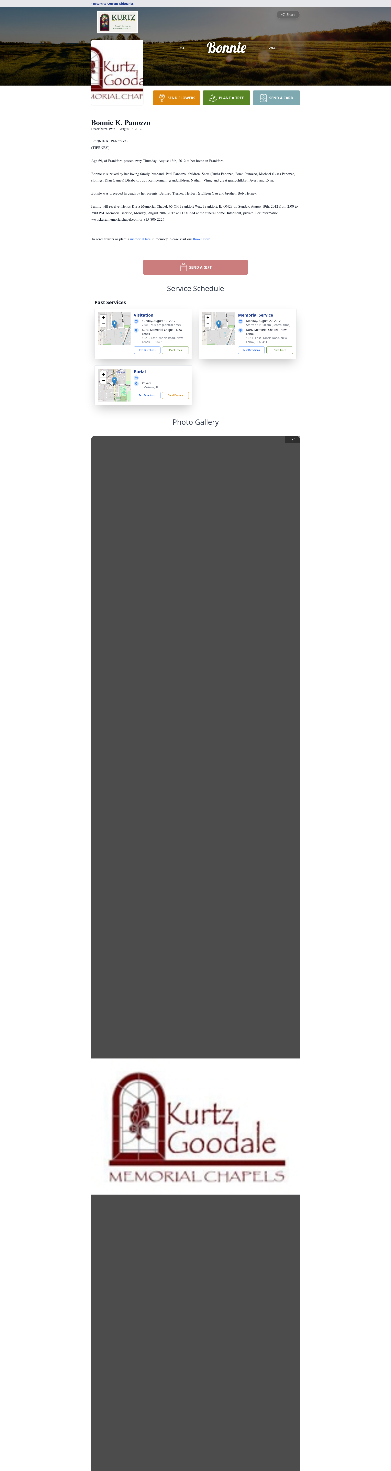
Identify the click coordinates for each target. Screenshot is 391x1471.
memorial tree (140, 238)
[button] (114, 324)
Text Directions (147, 350)
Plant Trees (175, 350)
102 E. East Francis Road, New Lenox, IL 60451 (162, 340)
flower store (201, 238)
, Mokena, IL (150, 387)
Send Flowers (175, 395)
